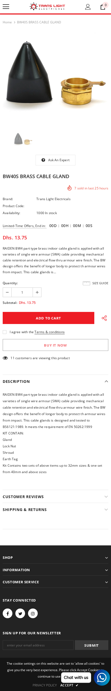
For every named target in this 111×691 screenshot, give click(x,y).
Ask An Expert (59, 160)
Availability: (11, 213)
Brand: (8, 199)
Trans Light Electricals (53, 199)
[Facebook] (7, 613)
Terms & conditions (49, 332)
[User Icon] (88, 7)
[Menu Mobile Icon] (6, 6)
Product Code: (14, 206)
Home (7, 22)
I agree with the (22, 332)
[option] (55, 77)
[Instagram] (33, 613)
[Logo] (47, 6)
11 (12, 358)
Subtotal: (10, 302)
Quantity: (10, 283)
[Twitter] (20, 613)
